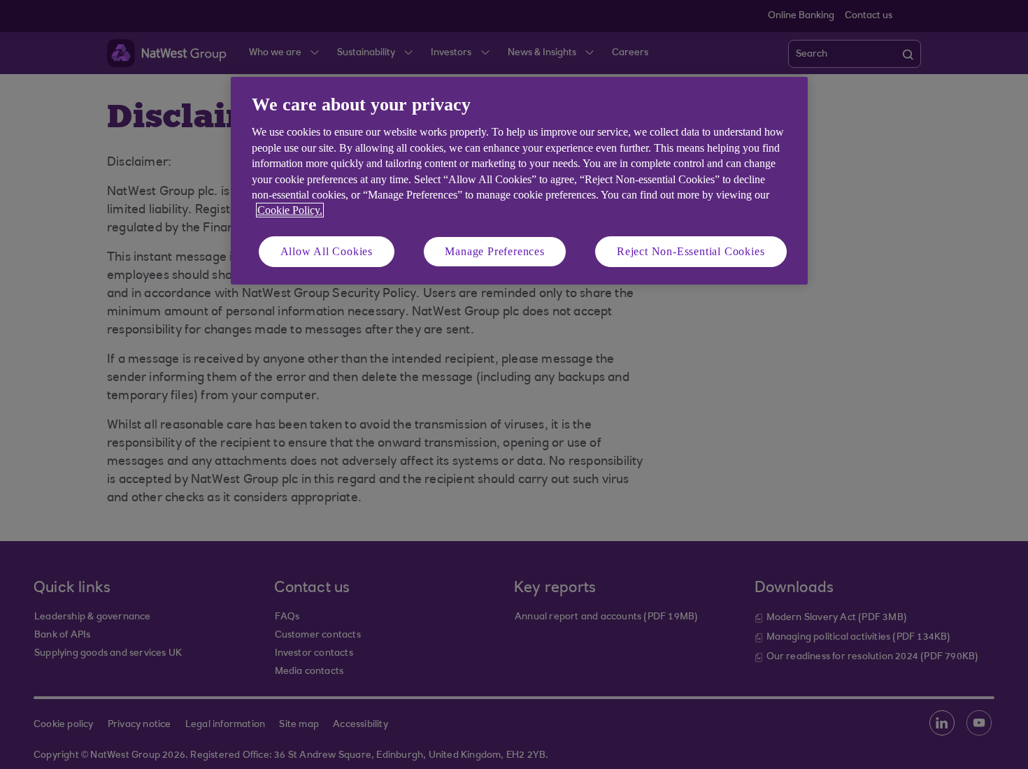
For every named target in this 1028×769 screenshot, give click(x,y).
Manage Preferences (494, 251)
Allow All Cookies (326, 251)
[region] (519, 181)
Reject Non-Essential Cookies (690, 251)
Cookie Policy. (289, 210)
